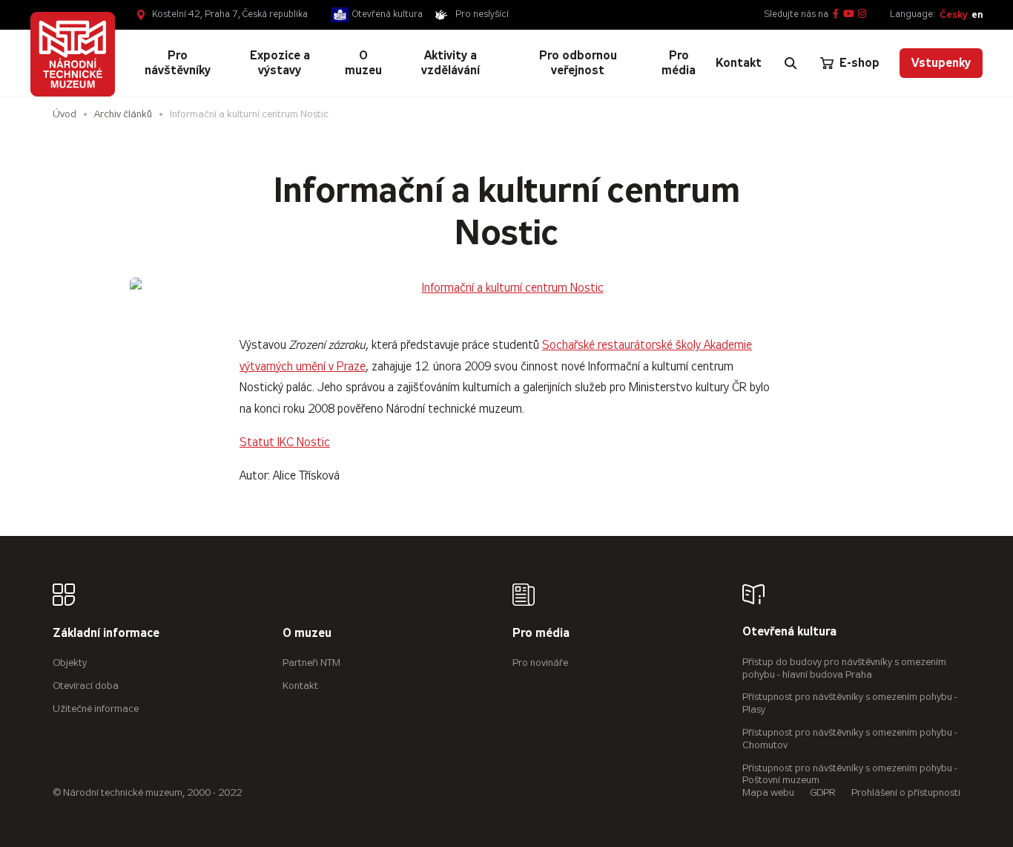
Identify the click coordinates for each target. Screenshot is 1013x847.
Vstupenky (941, 63)
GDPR (823, 792)
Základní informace (106, 633)
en (977, 14)
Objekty (70, 662)
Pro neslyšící (482, 14)
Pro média (541, 633)
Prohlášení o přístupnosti (905, 792)
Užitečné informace (96, 708)
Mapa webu (768, 792)
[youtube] (848, 14)
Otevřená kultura (387, 14)
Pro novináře (540, 662)
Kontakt (300, 685)
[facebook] (836, 14)
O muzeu (307, 633)
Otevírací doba (86, 685)
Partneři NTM (311, 662)
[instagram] (862, 14)
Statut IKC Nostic (285, 442)
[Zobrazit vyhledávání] (790, 63)
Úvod (64, 114)
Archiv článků (123, 114)
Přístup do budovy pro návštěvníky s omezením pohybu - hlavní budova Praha (844, 668)
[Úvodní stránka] (73, 54)
